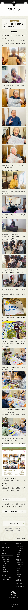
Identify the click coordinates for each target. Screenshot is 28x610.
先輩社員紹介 (6, 579)
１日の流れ (5, 553)
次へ (21, 511)
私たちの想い (6, 547)
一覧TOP (14, 511)
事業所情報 (5, 557)
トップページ (6, 544)
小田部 (8, 506)
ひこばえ (5, 563)
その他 (18, 576)
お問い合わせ (20, 586)
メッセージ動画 (7, 577)
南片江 (14, 506)
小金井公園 (6, 504)
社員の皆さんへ (20, 583)
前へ (6, 511)
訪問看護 (5, 571)
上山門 (21, 506)
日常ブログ (19, 544)
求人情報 (4, 575)
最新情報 (18, 560)
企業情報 (18, 580)
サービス (4, 550)
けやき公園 (15, 504)
